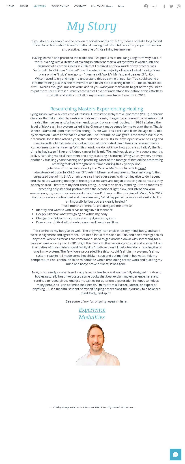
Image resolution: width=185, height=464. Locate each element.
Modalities (92, 317)
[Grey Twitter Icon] (171, 6)
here (141, 168)
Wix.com (130, 407)
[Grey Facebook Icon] (164, 6)
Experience (92, 309)
